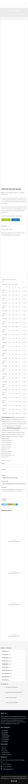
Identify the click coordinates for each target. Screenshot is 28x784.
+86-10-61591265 (7, 764)
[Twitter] (14, 781)
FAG (2, 192)
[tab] (14, 226)
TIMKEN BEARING (6, 670)
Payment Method (5, 752)
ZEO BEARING (5, 680)
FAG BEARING (5, 664)
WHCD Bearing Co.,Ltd (7, 417)
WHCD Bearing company (13, 428)
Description (4, 226)
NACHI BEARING (5, 676)
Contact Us (4, 748)
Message (4, 487)
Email (3, 469)
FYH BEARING (5, 654)
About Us (4, 747)
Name (3, 463)
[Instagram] (16, 781)
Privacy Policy (5, 750)
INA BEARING (5, 651)
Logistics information (6, 754)
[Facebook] (11, 781)
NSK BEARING (5, 667)
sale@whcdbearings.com (8, 769)
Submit (4, 499)
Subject (4, 475)
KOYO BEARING (5, 673)
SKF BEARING (5, 660)
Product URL (5, 481)
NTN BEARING (5, 657)
